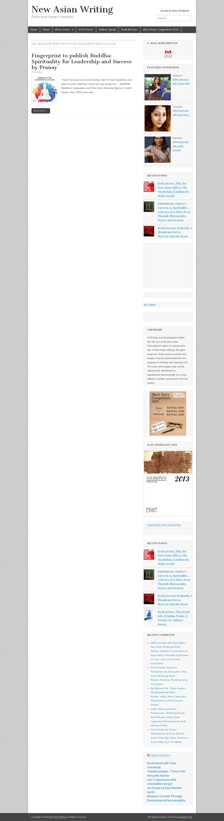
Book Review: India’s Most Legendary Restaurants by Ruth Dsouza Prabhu (168, 721)
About (46, 29)
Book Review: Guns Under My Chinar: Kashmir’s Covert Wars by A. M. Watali (170, 737)
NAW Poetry (86, 29)
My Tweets (150, 304)
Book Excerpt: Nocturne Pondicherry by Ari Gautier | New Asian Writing (169, 671)
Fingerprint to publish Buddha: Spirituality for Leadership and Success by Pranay (81, 61)
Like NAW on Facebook (164, 525)
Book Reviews (129, 29)
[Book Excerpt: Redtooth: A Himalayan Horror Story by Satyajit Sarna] (149, 232)
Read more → (41, 110)
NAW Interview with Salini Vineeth (181, 145)
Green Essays (160, 755)
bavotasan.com (184, 817)
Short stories (62, 29)
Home (34, 29)
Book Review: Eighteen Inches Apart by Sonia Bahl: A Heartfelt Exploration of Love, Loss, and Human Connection (169, 655)
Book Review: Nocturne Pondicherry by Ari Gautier (169, 679)
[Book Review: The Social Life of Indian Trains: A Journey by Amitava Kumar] (149, 616)
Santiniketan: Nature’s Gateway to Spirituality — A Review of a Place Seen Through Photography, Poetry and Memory (174, 212)
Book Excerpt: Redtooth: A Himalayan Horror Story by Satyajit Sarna (175, 232)
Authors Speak (107, 29)
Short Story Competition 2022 (160, 29)
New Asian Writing (72, 9)
